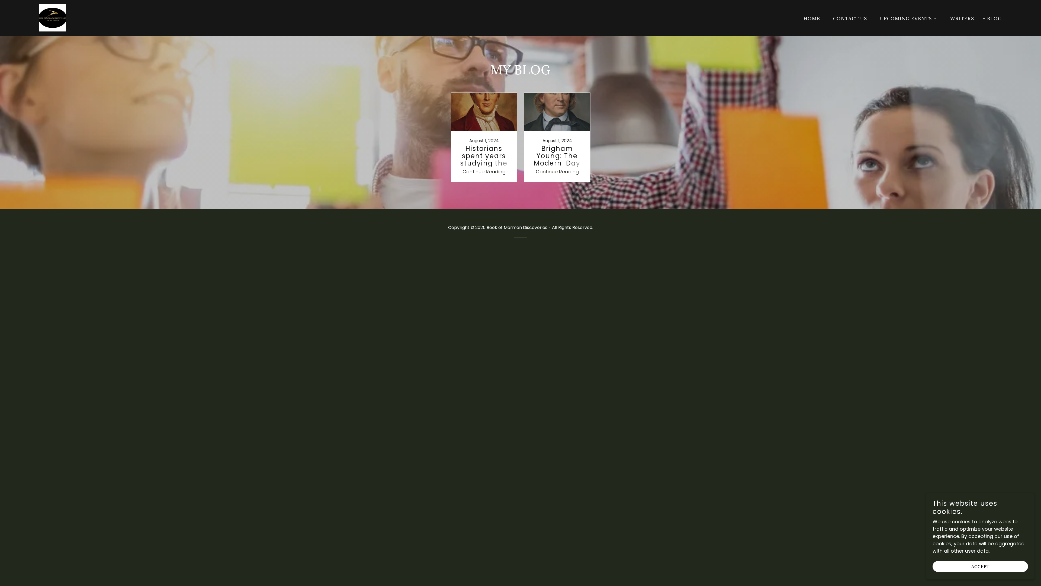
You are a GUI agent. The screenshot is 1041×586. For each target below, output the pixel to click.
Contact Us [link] (850, 19)
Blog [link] (994, 19)
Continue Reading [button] (484, 171)
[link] (52, 17)
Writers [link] (962, 19)
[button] (906, 18)
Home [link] (812, 19)
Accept (980, 566)
